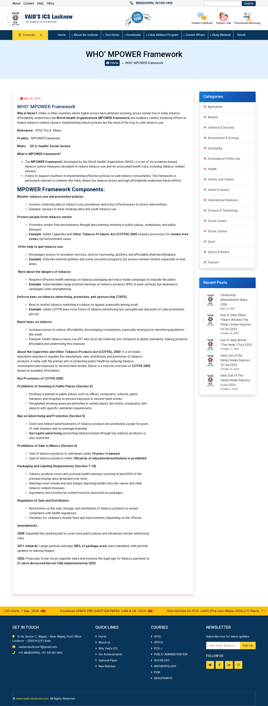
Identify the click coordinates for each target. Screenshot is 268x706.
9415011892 (164, 3)
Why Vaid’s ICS (108, 648)
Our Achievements (110, 654)
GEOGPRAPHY (163, 678)
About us (104, 642)
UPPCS (158, 642)
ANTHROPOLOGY (165, 666)
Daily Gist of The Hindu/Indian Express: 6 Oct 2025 (235, 380)
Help (40, 3)
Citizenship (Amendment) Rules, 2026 (234, 299)
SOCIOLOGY (162, 660)
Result (241, 35)
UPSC (157, 636)
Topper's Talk (223, 23)
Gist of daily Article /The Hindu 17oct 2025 (236, 342)
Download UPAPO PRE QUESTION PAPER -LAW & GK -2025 (93, 611)
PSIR (157, 672)
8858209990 (144, 3)
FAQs (50, 3)
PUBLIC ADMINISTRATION (171, 654)
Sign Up (247, 645)
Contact (29, 3)
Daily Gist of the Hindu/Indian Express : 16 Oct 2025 (235, 360)
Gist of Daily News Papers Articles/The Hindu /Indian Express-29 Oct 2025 (236, 322)
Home (62, 35)
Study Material (221, 35)
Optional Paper (107, 660)
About (16, 3)
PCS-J (158, 648)
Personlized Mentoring (247, 23)
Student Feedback (202, 23)
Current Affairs (195, 35)
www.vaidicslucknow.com (32, 698)
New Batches (107, 666)
